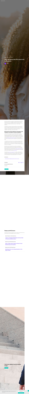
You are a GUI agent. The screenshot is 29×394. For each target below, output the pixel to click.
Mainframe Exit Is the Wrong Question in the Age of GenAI (13, 250)
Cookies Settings (21, 391)
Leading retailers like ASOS (19, 148)
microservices (15, 150)
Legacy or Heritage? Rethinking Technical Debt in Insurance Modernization (14, 238)
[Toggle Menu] (28, 0)
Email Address (5, 165)
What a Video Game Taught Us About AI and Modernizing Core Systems (13, 244)
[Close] (28, 390)
